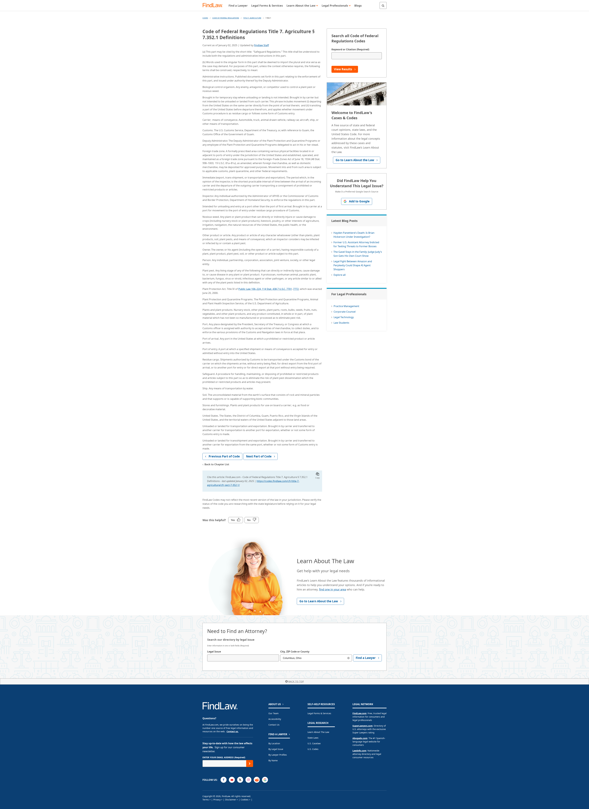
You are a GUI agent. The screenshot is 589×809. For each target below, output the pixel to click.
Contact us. (233, 731)
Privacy (217, 799)
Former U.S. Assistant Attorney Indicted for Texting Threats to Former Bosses (356, 244)
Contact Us (273, 724)
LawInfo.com (359, 750)
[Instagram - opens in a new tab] (248, 780)
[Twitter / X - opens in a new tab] (240, 780)
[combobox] (243, 657)
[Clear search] (348, 657)
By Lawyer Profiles (277, 754)
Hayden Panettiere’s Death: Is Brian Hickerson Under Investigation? (353, 234)
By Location (274, 743)
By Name (273, 760)
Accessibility (274, 719)
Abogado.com (359, 738)
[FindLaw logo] (214, 5)
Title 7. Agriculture (252, 18)
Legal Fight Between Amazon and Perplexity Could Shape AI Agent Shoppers (352, 265)
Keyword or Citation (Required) (350, 49)
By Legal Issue (275, 749)
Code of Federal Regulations (225, 18)
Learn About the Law (318, 732)
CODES (205, 18)
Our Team (273, 713)
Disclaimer (230, 799)
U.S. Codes (313, 749)
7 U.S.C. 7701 (284, 289)
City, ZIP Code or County (294, 651)
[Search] (383, 5)
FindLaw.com (359, 713)
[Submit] (249, 763)
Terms (205, 799)
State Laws (313, 737)
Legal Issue (214, 651)
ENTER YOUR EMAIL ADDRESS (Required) (223, 757)
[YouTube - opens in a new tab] (232, 780)
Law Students (341, 322)
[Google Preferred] (265, 780)
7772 (296, 289)
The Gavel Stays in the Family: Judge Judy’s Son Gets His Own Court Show (357, 253)
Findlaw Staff (261, 45)
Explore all (340, 275)
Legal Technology (344, 317)
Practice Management (346, 306)
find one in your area (332, 589)
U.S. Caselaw (314, 743)
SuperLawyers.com (362, 725)
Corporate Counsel (345, 311)
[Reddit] (257, 780)
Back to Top (296, 681)
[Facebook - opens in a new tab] (224, 780)
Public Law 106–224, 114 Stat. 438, (257, 289)
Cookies (244, 799)
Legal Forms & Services (319, 713)
